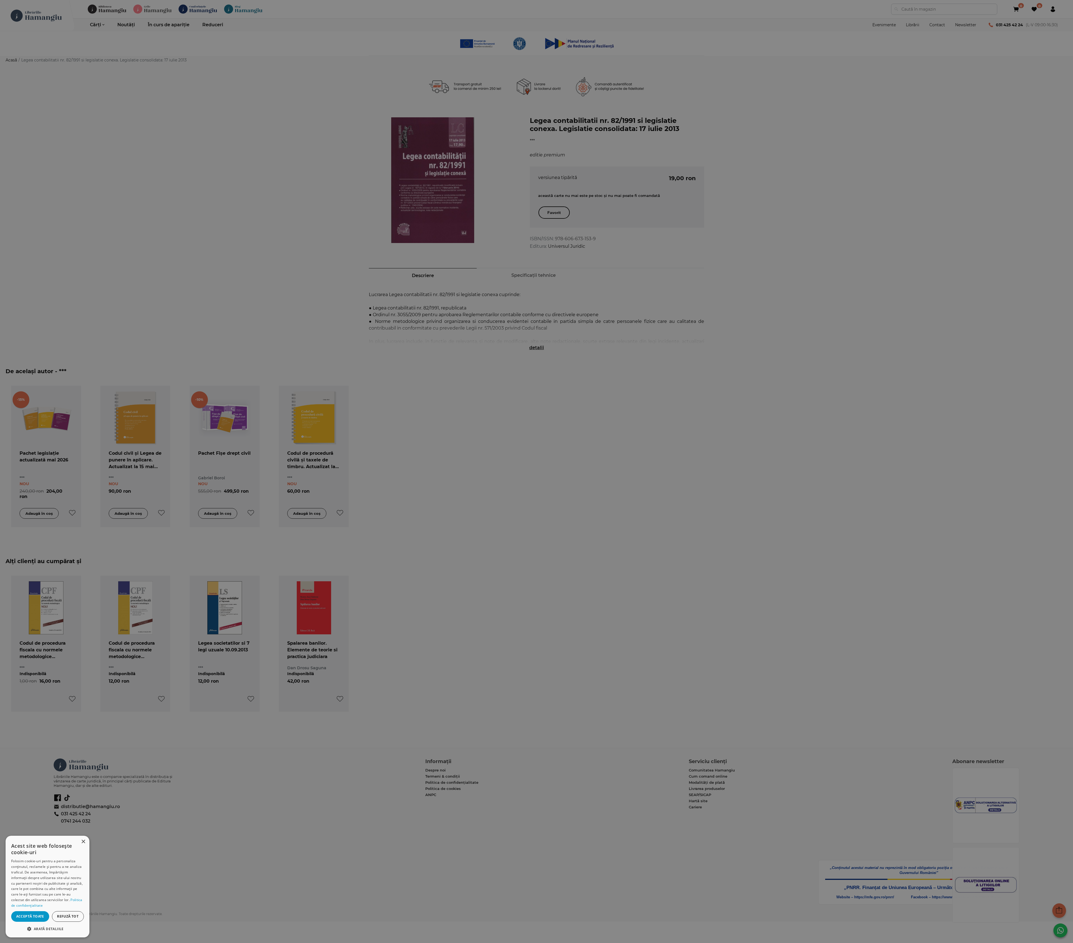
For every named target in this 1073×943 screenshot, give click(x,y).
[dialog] (47, 886)
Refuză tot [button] (68, 916)
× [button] (83, 842)
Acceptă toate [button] (30, 916)
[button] (47, 928)
